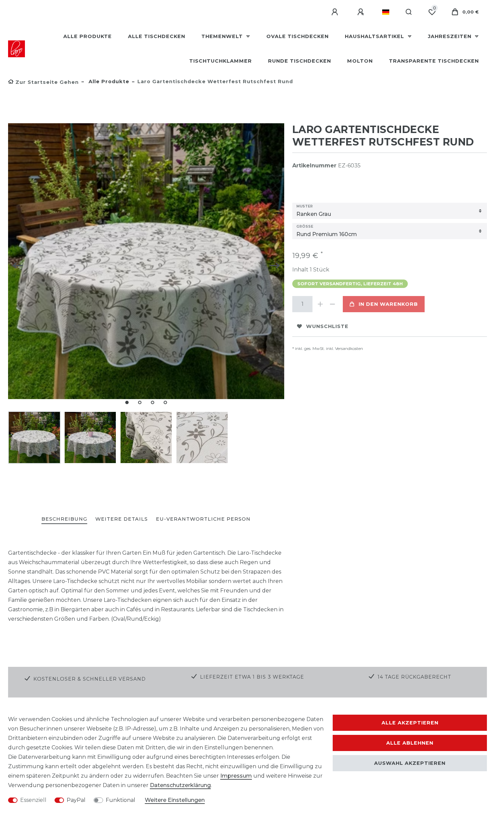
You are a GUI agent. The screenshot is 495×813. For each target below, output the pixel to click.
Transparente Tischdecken (434, 61)
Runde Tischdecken (299, 61)
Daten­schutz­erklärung (180, 785)
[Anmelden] (335, 12)
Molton (360, 61)
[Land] (385, 12)
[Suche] (409, 12)
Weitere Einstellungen (175, 800)
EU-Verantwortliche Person (203, 519)
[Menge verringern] (333, 304)
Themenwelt (222, 36)
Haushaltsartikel (375, 36)
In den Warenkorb (388, 304)
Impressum (236, 776)
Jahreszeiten (450, 36)
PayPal (76, 800)
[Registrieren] (361, 12)
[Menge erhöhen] (321, 304)
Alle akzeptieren (410, 723)
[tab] (64, 519)
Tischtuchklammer (220, 61)
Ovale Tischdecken (297, 36)
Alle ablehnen (409, 743)
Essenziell (33, 800)
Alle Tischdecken (156, 36)
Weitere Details (121, 519)
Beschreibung (64, 519)
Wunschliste (327, 326)
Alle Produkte (87, 36)
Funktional (120, 800)
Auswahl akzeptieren (410, 763)
